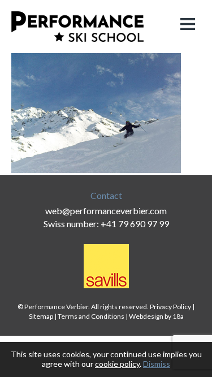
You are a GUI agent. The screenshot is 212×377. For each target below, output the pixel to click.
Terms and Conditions (91, 316)
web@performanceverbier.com (106, 210)
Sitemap (41, 316)
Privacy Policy (170, 306)
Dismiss (156, 364)
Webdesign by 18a (156, 316)
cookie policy (117, 364)
